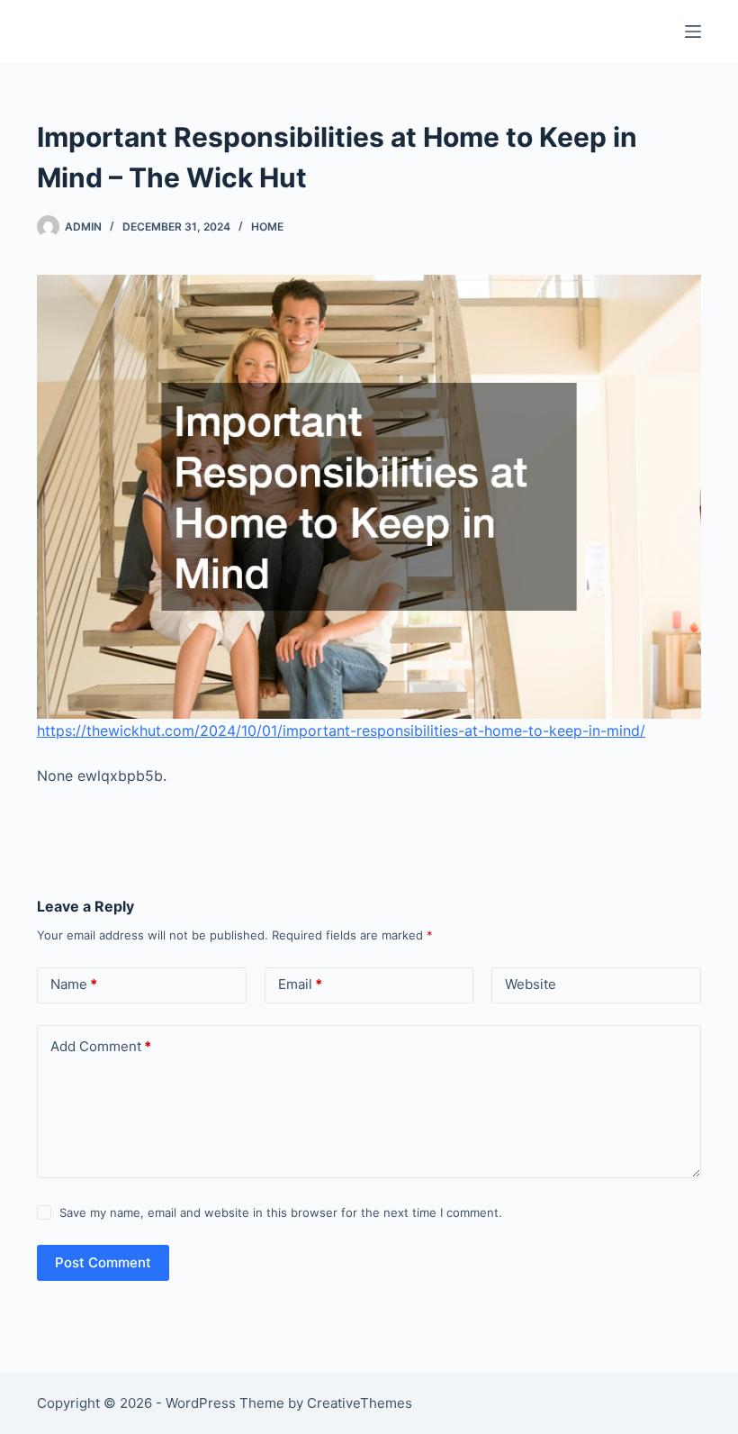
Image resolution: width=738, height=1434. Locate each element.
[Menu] (693, 31)
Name (73, 984)
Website (530, 984)
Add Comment (100, 1046)
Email (300, 984)
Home (267, 226)
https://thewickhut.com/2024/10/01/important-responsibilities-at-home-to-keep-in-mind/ (341, 731)
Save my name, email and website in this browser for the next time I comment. (280, 1212)
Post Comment (103, 1262)
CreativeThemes (359, 1402)
